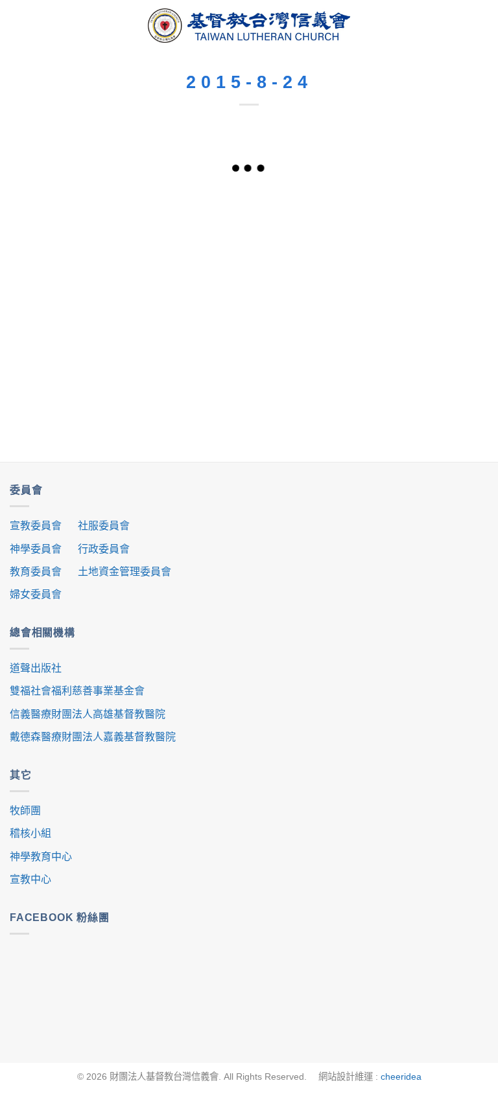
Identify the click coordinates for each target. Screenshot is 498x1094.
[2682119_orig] (249, 305)
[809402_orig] (57, 374)
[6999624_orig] (57, 271)
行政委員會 (104, 548)
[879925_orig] (57, 202)
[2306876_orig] (249, 340)
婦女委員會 (36, 594)
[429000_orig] (440, 305)
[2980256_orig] (153, 340)
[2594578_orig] (440, 237)
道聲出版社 (36, 668)
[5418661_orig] (153, 271)
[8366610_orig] (153, 305)
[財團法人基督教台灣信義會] (249, 26)
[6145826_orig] (153, 237)
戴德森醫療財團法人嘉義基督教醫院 (93, 736)
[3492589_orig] (345, 271)
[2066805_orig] (249, 271)
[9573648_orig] (57, 305)
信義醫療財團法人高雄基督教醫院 (87, 714)
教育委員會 (36, 571)
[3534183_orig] (57, 340)
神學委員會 (36, 548)
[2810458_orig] (440, 271)
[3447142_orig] (345, 340)
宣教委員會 (36, 525)
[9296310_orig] (57, 237)
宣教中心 (30, 879)
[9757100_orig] (249, 202)
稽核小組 (30, 833)
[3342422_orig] (440, 202)
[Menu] (19, 25)
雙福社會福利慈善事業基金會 (77, 690)
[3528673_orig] (153, 374)
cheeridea (401, 1076)
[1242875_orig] (153, 202)
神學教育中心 (41, 856)
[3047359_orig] (249, 237)
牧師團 (25, 810)
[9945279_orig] (345, 237)
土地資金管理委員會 (124, 571)
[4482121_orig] (345, 305)
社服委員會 (104, 525)
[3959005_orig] (345, 202)
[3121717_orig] (440, 340)
